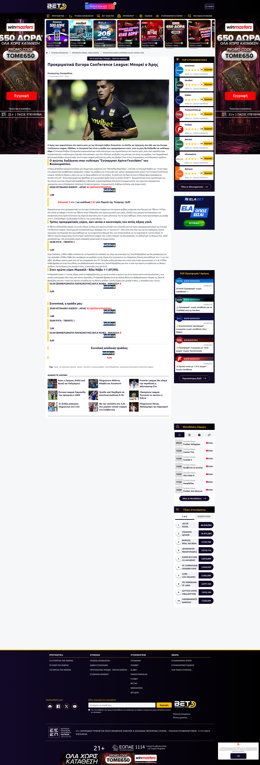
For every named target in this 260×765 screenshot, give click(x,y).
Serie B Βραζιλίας (112, 367)
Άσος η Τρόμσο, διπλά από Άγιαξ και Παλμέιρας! (71, 382)
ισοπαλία (87, 367)
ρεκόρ (79, 367)
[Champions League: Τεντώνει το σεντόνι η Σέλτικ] (134, 395)
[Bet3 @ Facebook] (58, 706)
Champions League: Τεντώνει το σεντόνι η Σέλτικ (151, 395)
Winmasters (190, 154)
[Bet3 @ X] (66, 706)
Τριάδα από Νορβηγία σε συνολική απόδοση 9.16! (111, 393)
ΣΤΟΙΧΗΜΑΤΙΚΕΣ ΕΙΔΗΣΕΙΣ (182, 665)
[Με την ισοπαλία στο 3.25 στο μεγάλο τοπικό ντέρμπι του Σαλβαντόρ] (93, 407)
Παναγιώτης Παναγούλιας (60, 73)
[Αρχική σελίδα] (47, 52)
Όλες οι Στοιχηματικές (192, 186)
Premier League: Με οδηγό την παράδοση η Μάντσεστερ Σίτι (153, 383)
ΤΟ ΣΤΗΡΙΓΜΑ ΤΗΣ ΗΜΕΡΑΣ (61, 660)
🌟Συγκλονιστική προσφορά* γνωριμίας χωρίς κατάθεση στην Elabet (191, 329)
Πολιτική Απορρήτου (182, 714)
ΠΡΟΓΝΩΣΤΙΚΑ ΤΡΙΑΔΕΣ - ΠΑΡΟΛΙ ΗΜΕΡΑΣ (85, 52)
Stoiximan (189, 65)
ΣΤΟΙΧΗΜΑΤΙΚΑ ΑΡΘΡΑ (181, 660)
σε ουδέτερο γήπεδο (67, 367)
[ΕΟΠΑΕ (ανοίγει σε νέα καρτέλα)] (139, 747)
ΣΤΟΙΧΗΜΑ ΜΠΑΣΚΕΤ (99, 674)
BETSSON (135, 692)
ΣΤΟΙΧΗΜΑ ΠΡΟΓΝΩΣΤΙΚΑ (59, 52)
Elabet (188, 95)
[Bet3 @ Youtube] (75, 706)
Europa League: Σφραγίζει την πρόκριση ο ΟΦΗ (72, 393)
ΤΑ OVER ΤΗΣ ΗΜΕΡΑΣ (59, 665)
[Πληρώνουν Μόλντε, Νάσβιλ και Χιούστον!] (93, 383)
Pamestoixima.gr (193, 109)
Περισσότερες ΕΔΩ (192, 378)
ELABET (134, 670)
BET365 (134, 683)
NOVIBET (135, 665)
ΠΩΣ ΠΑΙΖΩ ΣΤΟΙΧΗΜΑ (181, 670)
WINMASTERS (136, 688)
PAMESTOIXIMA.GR (139, 674)
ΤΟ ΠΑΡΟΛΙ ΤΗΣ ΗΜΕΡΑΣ (60, 670)
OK (238, 756)
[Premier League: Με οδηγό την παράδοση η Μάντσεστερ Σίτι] (134, 383)
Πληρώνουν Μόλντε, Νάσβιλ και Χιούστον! (110, 382)
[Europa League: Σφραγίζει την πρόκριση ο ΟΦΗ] (53, 395)
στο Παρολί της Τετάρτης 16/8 (112, 202)
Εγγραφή (164, 705)
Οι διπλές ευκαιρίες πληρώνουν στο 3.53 (69, 405)
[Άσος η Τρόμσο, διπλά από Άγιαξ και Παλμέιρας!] (52, 383)
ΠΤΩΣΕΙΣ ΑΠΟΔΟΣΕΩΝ (100, 660)
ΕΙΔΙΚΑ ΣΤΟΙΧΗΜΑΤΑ (99, 665)
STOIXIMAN (136, 660)
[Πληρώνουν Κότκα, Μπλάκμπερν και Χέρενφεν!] (134, 407)
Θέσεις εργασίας (180, 717)
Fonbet (188, 124)
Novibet (189, 80)
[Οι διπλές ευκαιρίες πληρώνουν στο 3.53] (53, 407)
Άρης (56, 367)
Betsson (189, 169)
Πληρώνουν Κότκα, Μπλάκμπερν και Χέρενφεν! (154, 405)
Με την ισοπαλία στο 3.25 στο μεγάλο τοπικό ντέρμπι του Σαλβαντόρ (113, 406)
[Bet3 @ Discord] (50, 706)
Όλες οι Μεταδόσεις (192, 498)
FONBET (134, 679)
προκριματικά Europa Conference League (136, 367)
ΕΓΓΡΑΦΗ (209, 6)
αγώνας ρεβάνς (98, 367)
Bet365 (188, 139)
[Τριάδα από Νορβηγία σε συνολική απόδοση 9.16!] (93, 395)
